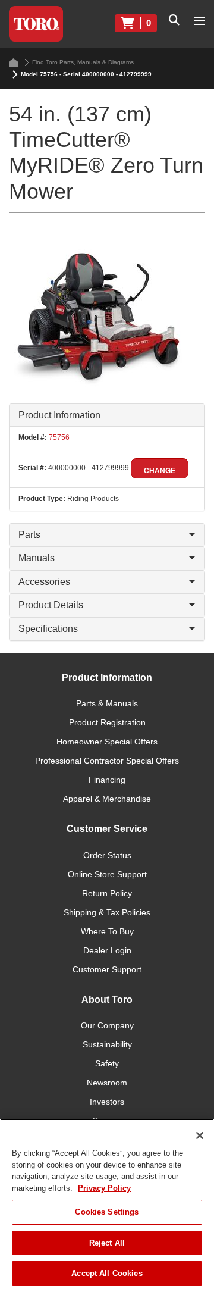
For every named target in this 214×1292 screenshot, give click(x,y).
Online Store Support (107, 874)
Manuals (36, 558)
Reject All (107, 1242)
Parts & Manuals (107, 703)
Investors (107, 1101)
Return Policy (107, 893)
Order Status (107, 855)
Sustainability (107, 1044)
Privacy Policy (104, 1188)
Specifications (48, 629)
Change (159, 471)
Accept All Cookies (106, 1273)
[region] (107, 1205)
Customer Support (107, 969)
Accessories (44, 582)
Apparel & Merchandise (107, 798)
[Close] (200, 1135)
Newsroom (107, 1082)
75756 (58, 437)
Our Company (107, 1025)
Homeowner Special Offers (107, 741)
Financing (107, 779)
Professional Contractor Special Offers (107, 760)
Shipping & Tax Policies (107, 912)
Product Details (50, 605)
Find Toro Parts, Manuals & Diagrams (83, 62)
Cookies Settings (107, 1211)
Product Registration (107, 722)
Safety (107, 1063)
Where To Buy (107, 931)
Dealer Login (107, 950)
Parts (29, 535)
